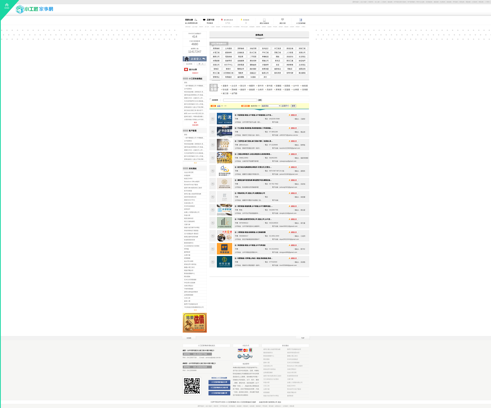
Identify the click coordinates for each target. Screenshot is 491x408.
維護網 (239, 406)
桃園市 (252, 86)
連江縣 (225, 93)
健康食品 (277, 69)
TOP (302, 338)
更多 (195, 122)
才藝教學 (265, 65)
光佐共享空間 (291, 372)
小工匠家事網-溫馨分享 (219, 393)
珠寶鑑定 (228, 77)
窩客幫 (370, 2)
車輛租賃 (265, 57)
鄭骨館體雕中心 (268, 356)
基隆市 (225, 86)
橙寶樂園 (266, 392)
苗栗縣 (287, 86)
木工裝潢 (277, 48)
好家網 (474, 2)
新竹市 (261, 86)
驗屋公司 (265, 73)
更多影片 (195, 73)
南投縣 (305, 86)
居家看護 (240, 65)
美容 (277, 65)
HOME (189, 338)
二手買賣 (253, 57)
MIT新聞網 (411, 2)
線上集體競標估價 (191, 21)
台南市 (261, 89)
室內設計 (265, 48)
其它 (265, 77)
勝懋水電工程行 (292, 356)
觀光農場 (302, 73)
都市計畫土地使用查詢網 (271, 349)
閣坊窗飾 (266, 359)
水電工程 (216, 52)
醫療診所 (240, 69)
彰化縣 (225, 89)
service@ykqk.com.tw (213, 357)
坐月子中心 (228, 65)
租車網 (442, 2)
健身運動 (240, 77)
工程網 (383, 2)
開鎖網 (468, 2)
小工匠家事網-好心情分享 (219, 387)
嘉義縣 (252, 89)
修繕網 (390, 2)
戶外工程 (265, 52)
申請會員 (210, 21)
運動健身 (253, 65)
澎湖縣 (305, 89)
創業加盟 (265, 69)
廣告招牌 (253, 61)
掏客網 (481, 2)
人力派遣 (290, 52)
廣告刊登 (283, 23)
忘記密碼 (189, 64)
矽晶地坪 (302, 61)
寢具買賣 (277, 73)
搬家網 (436, 2)
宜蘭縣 (278, 86)
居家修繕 (240, 48)
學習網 (455, 2)
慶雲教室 (290, 396)
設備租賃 (240, 52)
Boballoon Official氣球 (295, 366)
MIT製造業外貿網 (400, 2)
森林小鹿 (266, 362)
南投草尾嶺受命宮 (293, 353)
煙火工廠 (216, 73)
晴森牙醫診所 (291, 392)
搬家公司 (216, 57)
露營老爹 (356, 2)
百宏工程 (266, 386)
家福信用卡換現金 (269, 369)
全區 (218, 106)
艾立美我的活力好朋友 (271, 379)
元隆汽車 (290, 379)
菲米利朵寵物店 (292, 359)
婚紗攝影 (253, 69)
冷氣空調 (253, 48)
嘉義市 (243, 89)
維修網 (449, 2)
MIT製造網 (223, 406)
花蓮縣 (287, 89)
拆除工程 (302, 48)
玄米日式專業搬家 (293, 362)
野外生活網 (420, 2)
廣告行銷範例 (264, 23)
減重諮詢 (302, 69)
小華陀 (487, 2)
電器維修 (228, 57)
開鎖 (277, 57)
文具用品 (302, 65)
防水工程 (253, 52)
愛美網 (461, 2)
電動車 (240, 73)
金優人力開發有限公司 (295, 382)
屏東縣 (278, 89)
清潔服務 (429, 2)
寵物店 (216, 69)
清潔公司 (302, 52)
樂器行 (228, 69)
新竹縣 (269, 86)
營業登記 (216, 77)
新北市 (243, 86)
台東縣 (296, 89)
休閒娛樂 (216, 61)
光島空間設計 (291, 369)
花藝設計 (253, 73)
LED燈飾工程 (228, 73)
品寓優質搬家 (268, 372)
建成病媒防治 (268, 353)
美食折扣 (290, 57)
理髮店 (289, 69)
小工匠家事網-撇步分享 (219, 382)
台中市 (296, 86)
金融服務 (240, 61)
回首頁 (10, 10)
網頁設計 (278, 406)
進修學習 (228, 61)
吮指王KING (291, 386)
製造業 (240, 57)
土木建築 (228, 48)
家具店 (277, 61)
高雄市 (269, 89)
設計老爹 (363, 2)
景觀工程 (277, 52)
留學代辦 (290, 73)
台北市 (234, 86)
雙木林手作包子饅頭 (294, 389)
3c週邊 (253, 77)
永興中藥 (266, 389)
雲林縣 (234, 89)
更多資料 (195, 125)
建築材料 (228, 52)
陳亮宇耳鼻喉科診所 (294, 349)
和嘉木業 (266, 382)
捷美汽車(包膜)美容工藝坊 (272, 376)
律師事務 (290, 65)
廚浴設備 (290, 48)
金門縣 (234, 93)
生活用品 (302, 57)
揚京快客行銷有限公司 (269, 402)
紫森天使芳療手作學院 (271, 396)
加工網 (377, 2)
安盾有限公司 (268, 366)
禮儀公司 (265, 61)
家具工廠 (290, 61)
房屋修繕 (216, 48)
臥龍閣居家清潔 (292, 376)
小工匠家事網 (300, 23)
